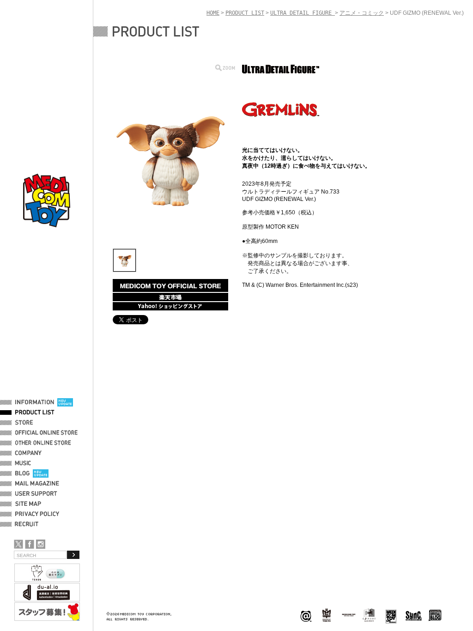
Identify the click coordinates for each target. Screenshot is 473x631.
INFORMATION (34, 402)
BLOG (22, 473)
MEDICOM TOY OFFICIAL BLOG (435, 615)
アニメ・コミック (362, 13)
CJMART (369, 614)
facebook (29, 544)
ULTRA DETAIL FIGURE (302, 13)
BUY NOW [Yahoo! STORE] (170, 306)
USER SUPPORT (36, 494)
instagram (40, 544)
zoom (225, 67)
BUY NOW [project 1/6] (170, 285)
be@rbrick (306, 615)
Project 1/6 (326, 615)
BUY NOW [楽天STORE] (170, 297)
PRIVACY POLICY (37, 514)
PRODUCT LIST (35, 412)
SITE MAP (28, 504)
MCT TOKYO (348, 614)
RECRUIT (28, 524)
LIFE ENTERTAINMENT (391, 615)
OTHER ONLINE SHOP (44, 443)
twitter (18, 544)
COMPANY (28, 453)
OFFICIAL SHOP (35, 423)
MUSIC (24, 463)
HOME (212, 13)
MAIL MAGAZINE (37, 483)
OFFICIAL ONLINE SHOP (47, 433)
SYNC (414, 615)
